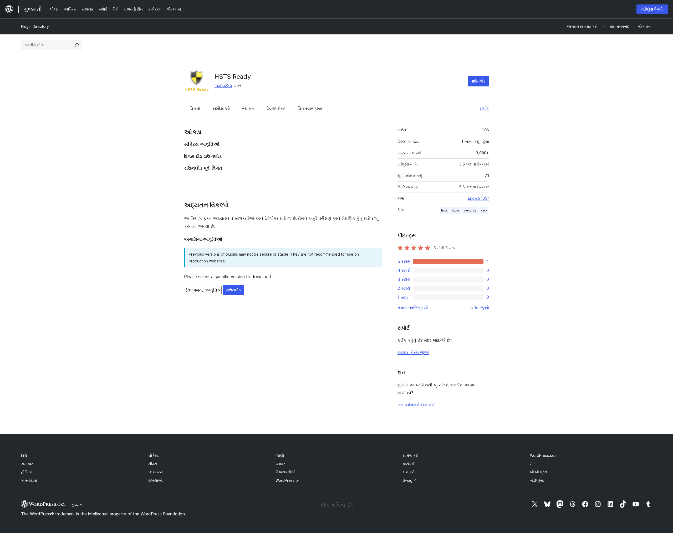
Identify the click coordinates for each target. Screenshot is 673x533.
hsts (444, 210)
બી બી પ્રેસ (538, 472)
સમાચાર (27, 464)
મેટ (532, 464)
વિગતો (195, 108)
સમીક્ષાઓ (221, 108)
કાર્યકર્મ (408, 464)
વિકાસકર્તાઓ (285, 472)
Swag (410, 480)
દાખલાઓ (155, 480)
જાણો (280, 455)
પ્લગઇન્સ (155, 472)
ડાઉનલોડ (478, 81)
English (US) (478, 198)
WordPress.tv (287, 480)
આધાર (280, 464)
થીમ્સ (152, 464)
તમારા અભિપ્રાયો (412, 307)
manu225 (223, 85)
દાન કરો (409, 472)
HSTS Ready (233, 76)
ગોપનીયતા (29, 480)
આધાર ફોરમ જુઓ (413, 352)
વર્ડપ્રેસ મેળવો (652, 9)
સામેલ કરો (411, 455)
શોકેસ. (153, 455)
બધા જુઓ (480, 307)
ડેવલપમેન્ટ (276, 108)
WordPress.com (543, 455)
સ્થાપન (248, 108)
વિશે (24, 455)
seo (484, 210)
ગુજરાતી (77, 505)
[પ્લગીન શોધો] (77, 45)
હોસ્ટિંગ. (27, 472)
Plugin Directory (35, 26)
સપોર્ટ (484, 108)
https (456, 210)
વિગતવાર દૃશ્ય (310, 108)
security (470, 210)
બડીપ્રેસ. (537, 480)
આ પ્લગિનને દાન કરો (416, 404)
